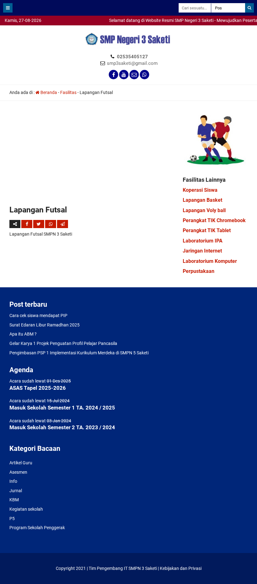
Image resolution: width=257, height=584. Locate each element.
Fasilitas (68, 92)
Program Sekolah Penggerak (37, 527)
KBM (14, 499)
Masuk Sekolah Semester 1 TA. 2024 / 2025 (62, 407)
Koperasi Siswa (200, 190)
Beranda (48, 92)
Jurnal (15, 490)
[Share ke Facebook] (27, 224)
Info (13, 481)
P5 (12, 518)
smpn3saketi (12, 28)
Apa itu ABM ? (23, 333)
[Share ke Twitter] (39, 224)
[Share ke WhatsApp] (50, 224)
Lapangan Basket (202, 200)
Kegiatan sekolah (26, 509)
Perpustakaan (198, 271)
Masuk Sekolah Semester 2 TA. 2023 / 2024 (62, 427)
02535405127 (132, 57)
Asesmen (18, 472)
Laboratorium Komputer (210, 261)
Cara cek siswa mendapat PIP (38, 315)
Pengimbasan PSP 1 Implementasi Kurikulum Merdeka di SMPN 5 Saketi (79, 352)
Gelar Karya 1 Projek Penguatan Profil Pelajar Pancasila (63, 343)
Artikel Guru (20, 462)
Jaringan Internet (202, 251)
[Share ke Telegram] (62, 224)
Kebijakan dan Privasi (181, 568)
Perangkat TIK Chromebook (214, 220)
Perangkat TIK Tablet (207, 230)
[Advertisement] (91, 157)
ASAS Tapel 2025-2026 (37, 388)
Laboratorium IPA (203, 241)
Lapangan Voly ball (204, 210)
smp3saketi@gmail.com (132, 63)
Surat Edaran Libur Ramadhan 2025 (44, 324)
